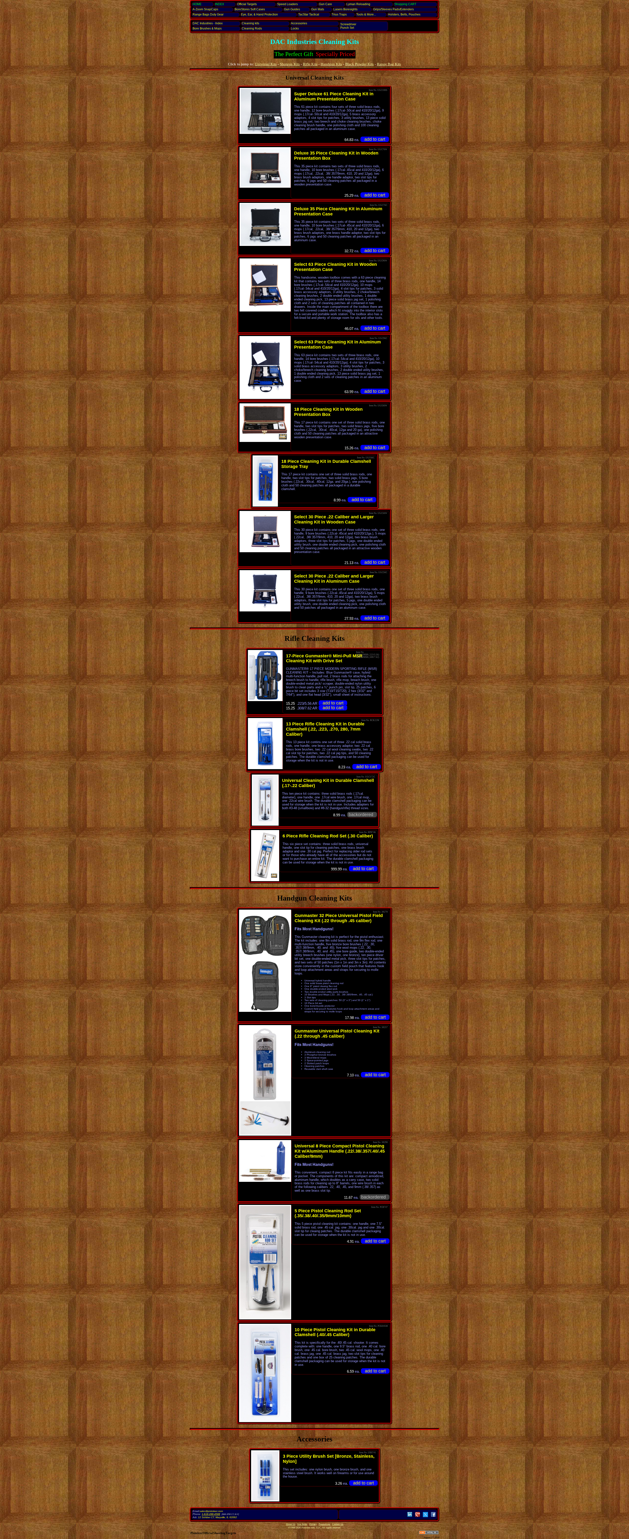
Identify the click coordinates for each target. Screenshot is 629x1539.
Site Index (302, 1524)
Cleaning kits (250, 23)
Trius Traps (339, 14)
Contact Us (337, 1524)
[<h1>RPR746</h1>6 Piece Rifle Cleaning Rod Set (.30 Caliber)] (265, 855)
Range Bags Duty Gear (208, 14)
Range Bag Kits (389, 64)
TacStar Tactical (308, 14)
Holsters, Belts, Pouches (404, 14)
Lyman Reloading (358, 4)
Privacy (313, 1524)
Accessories (299, 23)
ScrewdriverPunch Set (348, 26)
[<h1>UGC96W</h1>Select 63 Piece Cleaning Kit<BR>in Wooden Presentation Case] (265, 285)
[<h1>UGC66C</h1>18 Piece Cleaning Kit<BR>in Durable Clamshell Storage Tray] (265, 481)
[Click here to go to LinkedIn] (409, 1517)
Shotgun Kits (290, 64)
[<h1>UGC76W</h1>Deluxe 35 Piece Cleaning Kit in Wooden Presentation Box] (265, 167)
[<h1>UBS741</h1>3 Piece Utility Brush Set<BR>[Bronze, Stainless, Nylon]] (265, 1475)
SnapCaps (205, 9)
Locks (295, 28)
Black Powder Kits (359, 64)
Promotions (324, 1524)
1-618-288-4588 (211, 1514)
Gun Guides (292, 9)
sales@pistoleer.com (211, 1511)
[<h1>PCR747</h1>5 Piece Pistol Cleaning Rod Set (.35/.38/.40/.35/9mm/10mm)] (265, 1262)
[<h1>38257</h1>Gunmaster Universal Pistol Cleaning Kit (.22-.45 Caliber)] (265, 1063)
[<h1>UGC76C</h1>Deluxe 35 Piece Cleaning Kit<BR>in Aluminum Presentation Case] (265, 224)
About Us (290, 1524)
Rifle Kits (310, 64)
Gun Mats (317, 9)
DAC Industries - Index (208, 23)
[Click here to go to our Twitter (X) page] (425, 1517)
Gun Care (325, 4)
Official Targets (247, 4)
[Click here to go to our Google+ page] (417, 1517)
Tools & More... (366, 14)
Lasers (345, 9)
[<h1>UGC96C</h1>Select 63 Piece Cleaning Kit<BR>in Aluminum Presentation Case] (265, 367)
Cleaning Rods (252, 28)
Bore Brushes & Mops (207, 28)
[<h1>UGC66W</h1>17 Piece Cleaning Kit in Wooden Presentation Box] (265, 422)
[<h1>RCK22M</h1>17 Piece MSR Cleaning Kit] (265, 675)
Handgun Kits (331, 64)
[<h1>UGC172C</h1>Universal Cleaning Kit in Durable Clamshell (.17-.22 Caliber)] (265, 800)
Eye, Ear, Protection (259, 14)
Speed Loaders (287, 4)
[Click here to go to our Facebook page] (433, 1517)
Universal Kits (266, 64)
